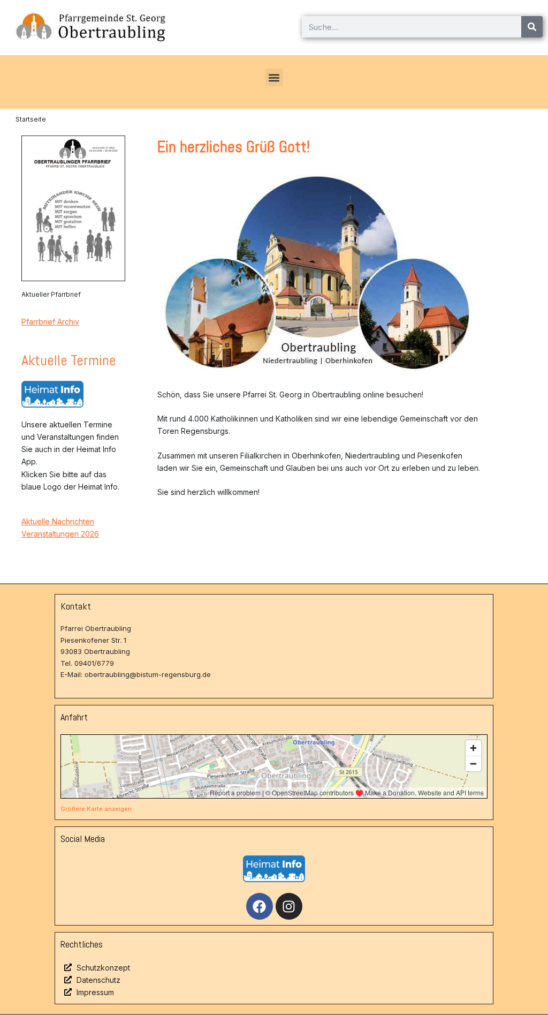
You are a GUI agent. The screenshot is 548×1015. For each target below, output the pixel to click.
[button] (274, 77)
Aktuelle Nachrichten (57, 521)
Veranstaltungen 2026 (60, 533)
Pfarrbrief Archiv (50, 321)
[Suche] (532, 26)
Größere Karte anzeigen (96, 809)
